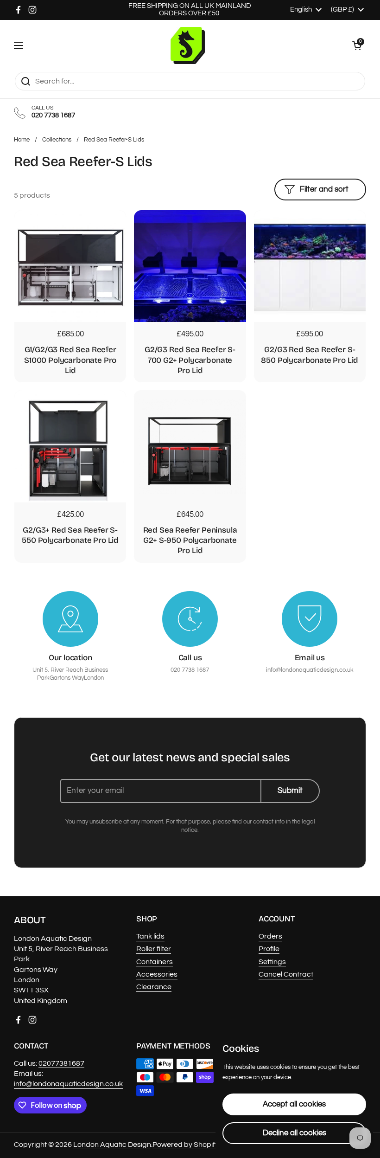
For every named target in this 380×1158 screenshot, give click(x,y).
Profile (269, 948)
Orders (270, 936)
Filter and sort (324, 189)
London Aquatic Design (112, 1144)
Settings (272, 961)
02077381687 (61, 1063)
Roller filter (153, 948)
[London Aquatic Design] (188, 45)
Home (22, 140)
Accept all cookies (294, 1104)
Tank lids (150, 936)
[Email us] (309, 619)
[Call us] (190, 619)
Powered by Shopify (185, 1144)
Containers (154, 961)
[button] (357, 45)
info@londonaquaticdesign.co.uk (68, 1083)
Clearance (153, 987)
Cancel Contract (286, 974)
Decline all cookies (294, 1133)
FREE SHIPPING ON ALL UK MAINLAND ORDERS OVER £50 (189, 9)
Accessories (156, 974)
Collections (56, 140)
